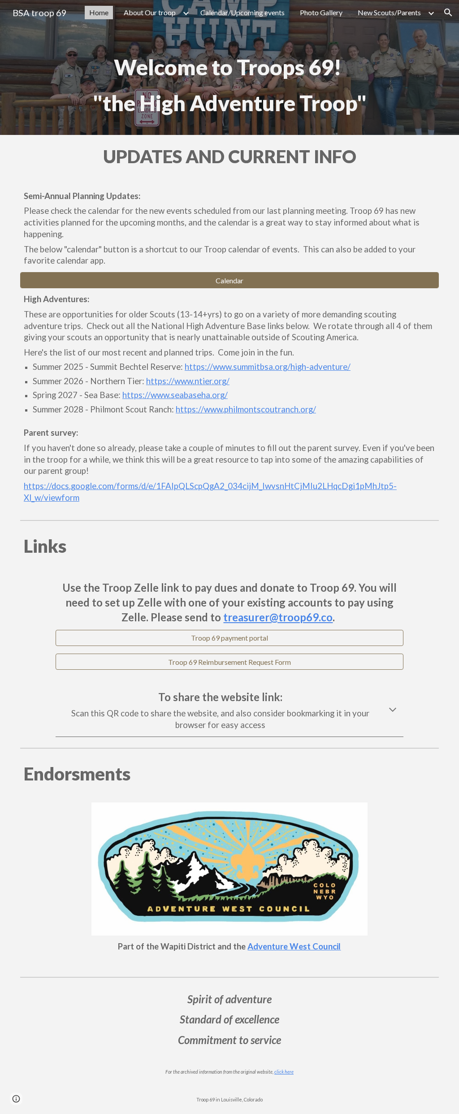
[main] (229, 80)
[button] (448, 12)
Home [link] (98, 12)
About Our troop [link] (150, 12)
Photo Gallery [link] (321, 12)
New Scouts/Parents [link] (389, 12)
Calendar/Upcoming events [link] (242, 12)
